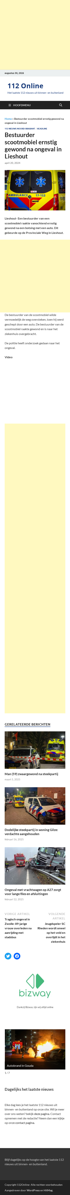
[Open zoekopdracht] (60, 105)
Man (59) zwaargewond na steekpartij (31, 774)
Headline (42, 128)
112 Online (25, 85)
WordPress (33, 1190)
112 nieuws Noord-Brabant (20, 128)
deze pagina (41, 1113)
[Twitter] (8, 956)
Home (8, 118)
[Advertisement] (35, 35)
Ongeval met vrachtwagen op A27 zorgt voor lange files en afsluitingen (33, 892)
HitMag (48, 1190)
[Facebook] (17, 956)
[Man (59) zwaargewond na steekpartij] (35, 751)
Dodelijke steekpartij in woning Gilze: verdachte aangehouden (31, 832)
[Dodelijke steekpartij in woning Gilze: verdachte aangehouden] (35, 807)
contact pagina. (25, 1122)
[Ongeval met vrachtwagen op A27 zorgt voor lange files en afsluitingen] (35, 867)
